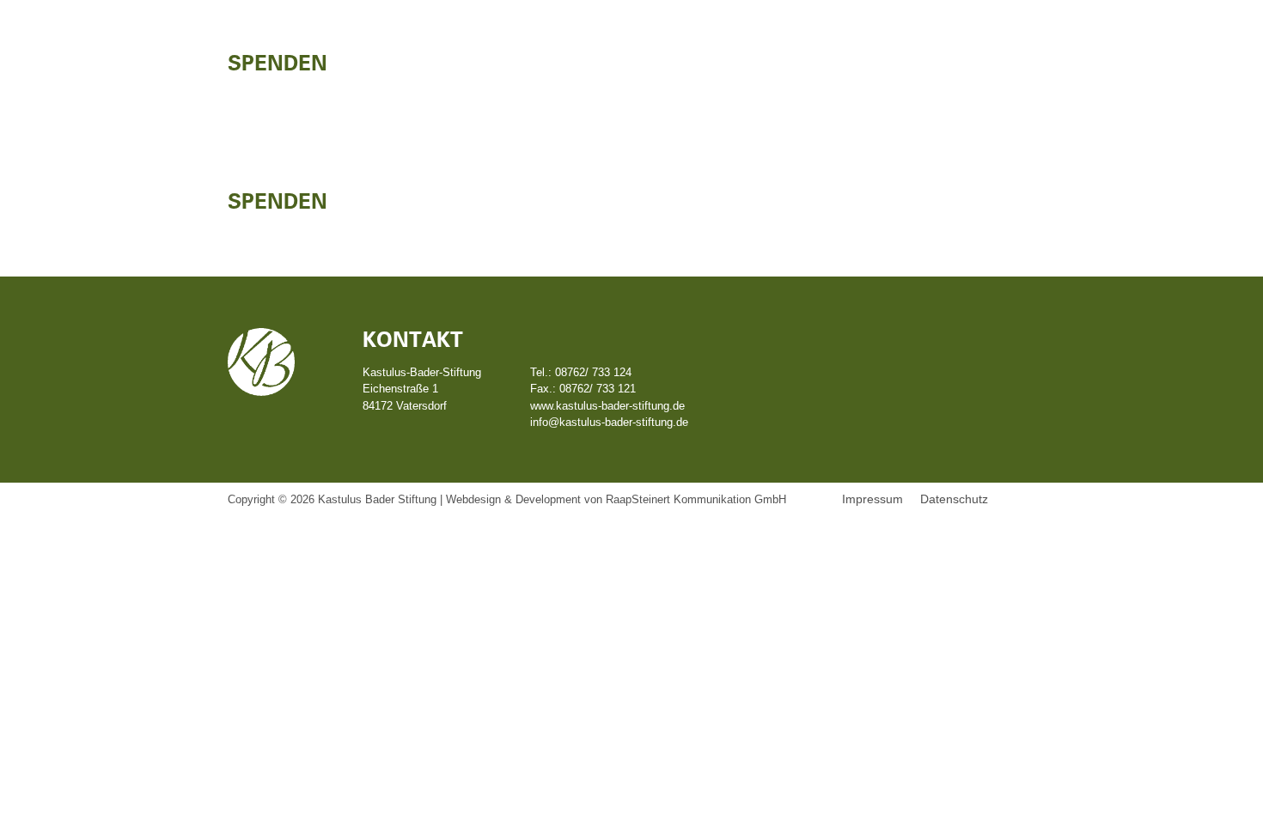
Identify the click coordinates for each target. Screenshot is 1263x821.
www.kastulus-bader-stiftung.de (607, 405)
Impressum (872, 499)
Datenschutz (954, 499)
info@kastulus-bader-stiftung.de (609, 422)
